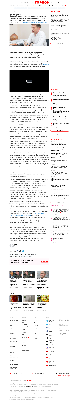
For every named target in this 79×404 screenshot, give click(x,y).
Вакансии (12, 352)
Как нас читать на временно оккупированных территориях (14, 366)
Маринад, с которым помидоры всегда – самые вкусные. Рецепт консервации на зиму (61, 233)
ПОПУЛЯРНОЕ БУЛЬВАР (57, 205)
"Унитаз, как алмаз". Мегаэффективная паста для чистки (60, 240)
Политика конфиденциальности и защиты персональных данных (63, 326)
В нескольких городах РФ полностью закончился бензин (58, 143)
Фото (23, 340)
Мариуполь (37, 336)
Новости (12, 5)
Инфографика (13, 344)
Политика (17, 287)
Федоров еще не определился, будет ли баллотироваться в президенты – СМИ (59, 191)
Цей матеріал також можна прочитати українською (34, 22)
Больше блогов (60, 43)
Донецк (36, 328)
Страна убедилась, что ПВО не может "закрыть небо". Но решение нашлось (60, 94)
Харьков (36, 330)
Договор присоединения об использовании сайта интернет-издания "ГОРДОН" (64, 332)
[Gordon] (42, 2)
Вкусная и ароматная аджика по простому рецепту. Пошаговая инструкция (61, 226)
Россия (11, 254)
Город (35, 317)
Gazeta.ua (46, 64)
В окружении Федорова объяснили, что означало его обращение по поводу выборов (59, 149)
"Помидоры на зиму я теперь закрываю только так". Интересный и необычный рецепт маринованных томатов (61, 219)
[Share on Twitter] (20, 251)
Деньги (11, 325)
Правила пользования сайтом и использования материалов (64, 320)
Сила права (29, 256)
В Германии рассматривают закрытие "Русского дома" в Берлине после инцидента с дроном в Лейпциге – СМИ (59, 197)
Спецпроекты (25, 350)
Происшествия (13, 341)
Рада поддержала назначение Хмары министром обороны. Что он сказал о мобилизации (61, 125)
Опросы (24, 345)
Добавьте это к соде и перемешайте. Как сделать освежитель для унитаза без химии (29, 305)
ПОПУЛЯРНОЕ (54, 89)
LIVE (56, 5)
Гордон (11, 11)
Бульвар (50, 5)
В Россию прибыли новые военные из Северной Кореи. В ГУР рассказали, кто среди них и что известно (59, 155)
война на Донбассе (32, 254)
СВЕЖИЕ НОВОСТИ (56, 139)
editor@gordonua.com (62, 373)
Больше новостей (60, 202)
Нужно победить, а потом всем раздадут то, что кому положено (59, 32)
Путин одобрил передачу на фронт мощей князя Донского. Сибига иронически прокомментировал (58, 167)
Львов (35, 322)
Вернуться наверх (62, 375)
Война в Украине (17, 11)
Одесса (36, 325)
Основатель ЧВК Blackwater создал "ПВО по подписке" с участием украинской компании (59, 185)
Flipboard (51, 351)
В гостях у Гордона (37, 5)
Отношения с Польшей (50, 7)
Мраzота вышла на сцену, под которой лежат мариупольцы (58, 38)
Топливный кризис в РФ (20, 7)
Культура (12, 333)
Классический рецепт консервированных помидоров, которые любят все (15, 305)
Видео (23, 342)
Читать (44, 261)
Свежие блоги (55, 11)
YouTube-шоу (25, 348)
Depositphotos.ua (29, 386)
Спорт (11, 330)
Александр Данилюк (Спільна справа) (17, 256)
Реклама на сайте (14, 357)
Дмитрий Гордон (51, 321)
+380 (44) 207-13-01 (18, 373)
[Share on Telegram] (23, 251)
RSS (50, 354)
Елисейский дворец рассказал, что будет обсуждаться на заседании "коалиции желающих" (59, 162)
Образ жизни (13, 338)
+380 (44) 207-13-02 (40, 373)
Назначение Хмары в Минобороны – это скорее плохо (61, 118)
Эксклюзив (62, 5)
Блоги (45, 5)
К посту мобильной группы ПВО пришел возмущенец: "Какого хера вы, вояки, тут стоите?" (59, 20)
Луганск (36, 338)
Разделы (24, 317)
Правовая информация (13, 361)
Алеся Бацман (52, 344)
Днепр (35, 333)
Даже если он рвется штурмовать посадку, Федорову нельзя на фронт (58, 27)
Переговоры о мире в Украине (35, 7)
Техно (11, 336)
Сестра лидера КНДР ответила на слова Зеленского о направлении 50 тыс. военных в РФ (61, 101)
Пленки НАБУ (62, 7)
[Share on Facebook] (17, 251)
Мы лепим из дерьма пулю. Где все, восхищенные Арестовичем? (59, 14)
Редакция (12, 355)
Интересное (12, 346)
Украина (16, 254)
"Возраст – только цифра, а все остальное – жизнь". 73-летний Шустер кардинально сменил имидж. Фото (61, 211)
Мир (11, 328)
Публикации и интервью (23, 5)
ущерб (25, 254)
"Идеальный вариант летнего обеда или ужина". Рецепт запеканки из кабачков (42, 305)
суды (21, 254)
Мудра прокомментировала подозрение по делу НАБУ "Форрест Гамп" (59, 179)
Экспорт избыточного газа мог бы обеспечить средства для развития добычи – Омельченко (58, 173)
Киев (35, 320)
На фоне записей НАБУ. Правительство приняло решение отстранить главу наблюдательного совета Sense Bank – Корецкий (61, 110)
